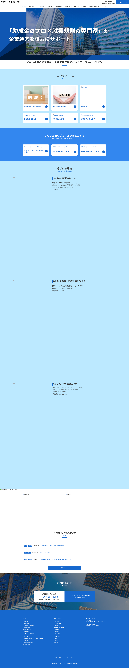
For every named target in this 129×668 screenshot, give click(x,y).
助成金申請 (26, 632)
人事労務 (30, 545)
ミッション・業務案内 (29, 625)
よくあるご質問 (26, 644)
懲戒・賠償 (57, 634)
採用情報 (56, 640)
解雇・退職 (57, 636)
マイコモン (56, 642)
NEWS (25, 545)
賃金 (56, 638)
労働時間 (57, 629)
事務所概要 (26, 623)
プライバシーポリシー (68, 657)
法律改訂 (57, 621)
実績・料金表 (27, 627)
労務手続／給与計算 (28, 642)
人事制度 (26, 640)
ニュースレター (27, 552)
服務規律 (57, 632)
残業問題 (26, 636)
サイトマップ (58, 657)
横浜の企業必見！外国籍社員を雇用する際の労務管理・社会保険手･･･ (56, 545)
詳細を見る (64, 567)
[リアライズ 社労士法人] (11, 2)
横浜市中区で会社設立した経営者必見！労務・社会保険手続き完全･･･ (56, 559)
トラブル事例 (58, 623)
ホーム (24, 619)
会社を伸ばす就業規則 (29, 634)
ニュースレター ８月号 (44, 552)
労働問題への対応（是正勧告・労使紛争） (34, 638)
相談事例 (57, 625)
